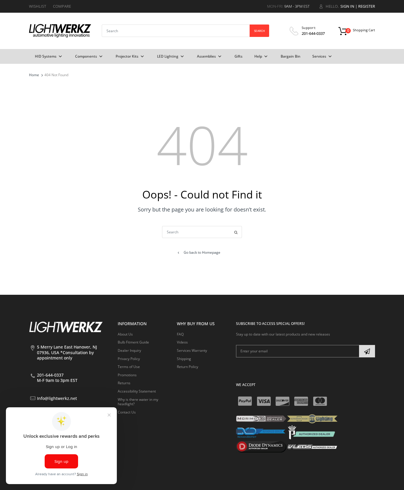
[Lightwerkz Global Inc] (60, 30)
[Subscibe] (367, 351)
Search (259, 31)
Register (366, 6)
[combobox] (185, 31)
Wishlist (37, 6)
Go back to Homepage (202, 252)
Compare (62, 6)
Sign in (347, 6)
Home (34, 74)
